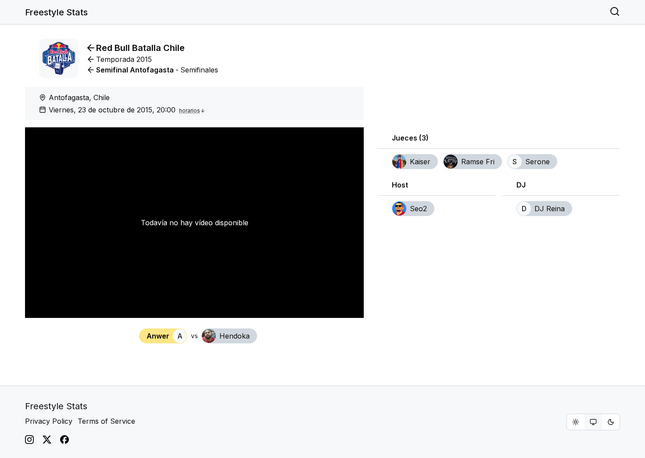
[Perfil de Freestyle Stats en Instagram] (29, 439)
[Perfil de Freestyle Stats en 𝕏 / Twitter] (47, 439)
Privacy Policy (48, 421)
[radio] (575, 422)
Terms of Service (106, 421)
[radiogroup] (593, 422)
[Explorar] (614, 12)
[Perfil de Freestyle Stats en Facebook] (64, 439)
